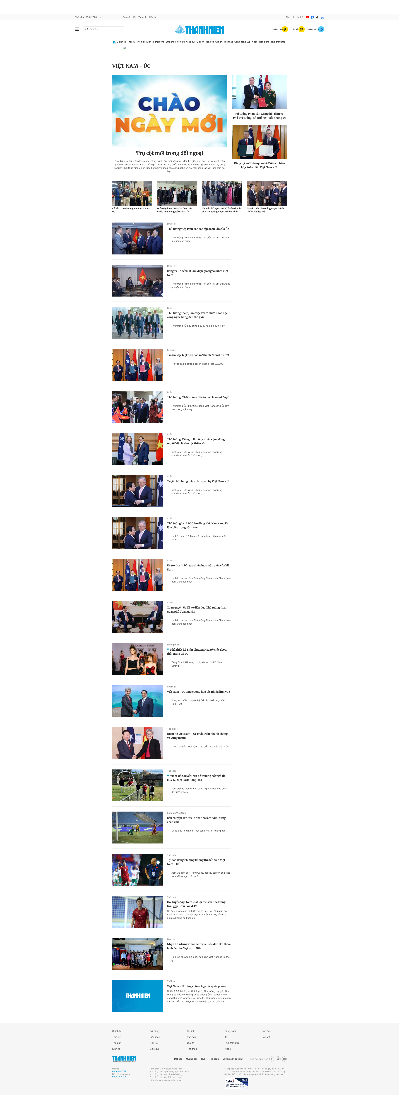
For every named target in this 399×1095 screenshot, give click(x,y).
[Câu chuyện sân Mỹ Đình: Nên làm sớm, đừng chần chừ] (137, 827)
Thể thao (228, 42)
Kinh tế (150, 42)
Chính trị (121, 42)
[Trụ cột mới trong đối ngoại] (169, 111)
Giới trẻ (181, 42)
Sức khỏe (171, 42)
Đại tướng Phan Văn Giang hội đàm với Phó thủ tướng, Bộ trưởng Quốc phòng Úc (259, 116)
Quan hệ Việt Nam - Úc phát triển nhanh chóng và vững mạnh (197, 736)
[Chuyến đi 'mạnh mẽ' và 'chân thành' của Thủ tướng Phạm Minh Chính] (222, 193)
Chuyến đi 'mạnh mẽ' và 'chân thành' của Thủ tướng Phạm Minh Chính (221, 210)
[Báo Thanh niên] (124, 1059)
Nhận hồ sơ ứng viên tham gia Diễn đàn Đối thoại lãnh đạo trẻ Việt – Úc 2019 (199, 946)
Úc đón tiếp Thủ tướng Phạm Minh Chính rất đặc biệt (265, 210)
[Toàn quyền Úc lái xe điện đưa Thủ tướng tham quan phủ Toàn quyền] (137, 617)
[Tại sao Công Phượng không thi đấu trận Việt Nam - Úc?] (137, 870)
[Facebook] (312, 17)
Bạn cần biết (129, 17)
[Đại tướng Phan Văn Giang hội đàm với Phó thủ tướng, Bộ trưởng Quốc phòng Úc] (259, 92)
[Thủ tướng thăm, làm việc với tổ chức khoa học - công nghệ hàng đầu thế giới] (137, 323)
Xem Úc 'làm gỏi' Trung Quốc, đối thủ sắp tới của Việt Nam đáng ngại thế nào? (200, 874)
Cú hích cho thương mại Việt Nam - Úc (131, 210)
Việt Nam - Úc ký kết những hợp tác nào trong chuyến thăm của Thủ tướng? (196, 453)
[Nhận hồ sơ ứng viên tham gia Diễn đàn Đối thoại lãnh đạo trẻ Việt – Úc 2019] (137, 954)
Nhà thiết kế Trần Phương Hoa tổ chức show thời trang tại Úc (197, 651)
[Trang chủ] (114, 42)
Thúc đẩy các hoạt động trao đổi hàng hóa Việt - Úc (200, 746)
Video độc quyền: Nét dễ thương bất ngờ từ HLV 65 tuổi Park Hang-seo (196, 778)
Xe (248, 42)
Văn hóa (209, 42)
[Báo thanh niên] (199, 29)
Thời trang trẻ (278, 42)
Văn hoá (191, 1036)
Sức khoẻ (155, 1036)
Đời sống (159, 42)
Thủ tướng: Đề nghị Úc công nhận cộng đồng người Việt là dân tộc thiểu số (196, 441)
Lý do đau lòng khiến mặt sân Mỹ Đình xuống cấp (198, 830)
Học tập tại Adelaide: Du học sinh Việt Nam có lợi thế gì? (200, 958)
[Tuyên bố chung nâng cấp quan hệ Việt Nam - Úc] (137, 491)
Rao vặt (266, 1036)
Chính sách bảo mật (232, 1059)
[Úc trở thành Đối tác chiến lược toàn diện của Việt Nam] (137, 575)
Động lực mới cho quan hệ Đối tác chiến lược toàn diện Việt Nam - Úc (259, 165)
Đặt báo (178, 1059)
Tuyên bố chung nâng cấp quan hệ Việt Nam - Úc (198, 481)
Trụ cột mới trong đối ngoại (169, 153)
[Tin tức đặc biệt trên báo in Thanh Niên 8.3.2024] (137, 365)
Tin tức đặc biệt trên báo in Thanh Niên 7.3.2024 (198, 363)
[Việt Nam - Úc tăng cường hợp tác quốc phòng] (137, 996)
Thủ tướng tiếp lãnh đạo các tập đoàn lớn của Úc (198, 229)
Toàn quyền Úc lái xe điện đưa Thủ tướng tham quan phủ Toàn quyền (197, 609)
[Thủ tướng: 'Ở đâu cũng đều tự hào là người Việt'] (137, 407)
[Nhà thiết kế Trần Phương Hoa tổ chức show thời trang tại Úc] (137, 659)
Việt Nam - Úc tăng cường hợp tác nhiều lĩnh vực (198, 691)
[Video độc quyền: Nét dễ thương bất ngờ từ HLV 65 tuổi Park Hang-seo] (137, 785)
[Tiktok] (317, 17)
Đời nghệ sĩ (173, 644)
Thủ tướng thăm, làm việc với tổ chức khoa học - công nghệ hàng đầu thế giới (198, 315)
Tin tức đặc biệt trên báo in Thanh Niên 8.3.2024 (198, 355)
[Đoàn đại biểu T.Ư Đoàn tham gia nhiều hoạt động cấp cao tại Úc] (177, 193)
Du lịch (200, 42)
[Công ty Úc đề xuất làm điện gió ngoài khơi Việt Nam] (137, 281)
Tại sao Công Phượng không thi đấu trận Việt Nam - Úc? (196, 862)
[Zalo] (322, 17)
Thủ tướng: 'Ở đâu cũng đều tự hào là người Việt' (198, 325)
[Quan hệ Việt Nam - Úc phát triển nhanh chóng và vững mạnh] (137, 743)
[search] (104, 29)
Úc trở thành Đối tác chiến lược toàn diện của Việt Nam (198, 538)
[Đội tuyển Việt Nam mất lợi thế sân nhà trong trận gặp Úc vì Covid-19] (137, 912)
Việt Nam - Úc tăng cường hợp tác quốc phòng (196, 986)
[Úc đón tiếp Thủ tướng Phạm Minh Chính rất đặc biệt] (267, 193)
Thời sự (131, 42)
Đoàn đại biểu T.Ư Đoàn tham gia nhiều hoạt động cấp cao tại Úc (174, 210)
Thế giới (141, 42)
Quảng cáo (191, 1059)
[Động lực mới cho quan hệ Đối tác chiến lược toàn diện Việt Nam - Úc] (259, 142)
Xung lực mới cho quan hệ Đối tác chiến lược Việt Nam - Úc (198, 702)
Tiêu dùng (264, 42)
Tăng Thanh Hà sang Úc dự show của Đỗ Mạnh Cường (197, 664)
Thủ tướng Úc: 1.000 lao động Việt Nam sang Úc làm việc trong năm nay (200, 407)
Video (254, 42)
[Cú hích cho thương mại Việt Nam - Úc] (132, 193)
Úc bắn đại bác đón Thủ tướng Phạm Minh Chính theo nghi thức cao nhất (201, 580)
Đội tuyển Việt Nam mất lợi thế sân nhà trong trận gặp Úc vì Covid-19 (196, 904)
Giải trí (218, 42)
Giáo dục (190, 42)
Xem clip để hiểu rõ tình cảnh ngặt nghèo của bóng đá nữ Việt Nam (199, 790)
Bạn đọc (266, 1031)
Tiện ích (142, 17)
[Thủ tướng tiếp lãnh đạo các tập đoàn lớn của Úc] (137, 238)
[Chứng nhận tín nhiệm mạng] (236, 1083)
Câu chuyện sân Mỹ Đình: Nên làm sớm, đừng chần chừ (196, 820)
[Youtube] (307, 17)
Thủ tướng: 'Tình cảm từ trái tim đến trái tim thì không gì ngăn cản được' (200, 239)
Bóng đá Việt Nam (176, 813)
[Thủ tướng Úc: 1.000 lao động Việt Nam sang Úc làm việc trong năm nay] (137, 533)
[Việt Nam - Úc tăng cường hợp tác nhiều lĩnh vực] (137, 701)
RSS (203, 1059)
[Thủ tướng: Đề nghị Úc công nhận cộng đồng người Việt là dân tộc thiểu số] (137, 449)
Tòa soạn (214, 1059)
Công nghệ (240, 42)
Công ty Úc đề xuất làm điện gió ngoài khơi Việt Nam (197, 273)
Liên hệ (153, 17)
